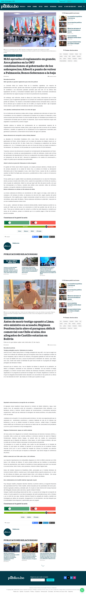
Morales (73, 56)
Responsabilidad (63, 60)
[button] (82, 590)
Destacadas (65, 54)
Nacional (78, 56)
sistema (75, 60)
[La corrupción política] (63, 24)
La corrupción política (75, 22)
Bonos (26, 231)
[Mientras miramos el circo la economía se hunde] (63, 30)
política (64, 58)
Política (40, 6)
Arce (20, 231)
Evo (80, 54)
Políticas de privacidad (41, 587)
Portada (39, 231)
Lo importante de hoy (13, 49)
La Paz (65, 56)
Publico (79, 58)
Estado (76, 54)
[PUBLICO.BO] (9, 6)
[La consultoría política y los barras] (63, 18)
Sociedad (60, 6)
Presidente (75, 58)
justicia (61, 56)
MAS (32, 231)
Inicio (6, 49)
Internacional (53, 6)
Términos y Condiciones (52, 587)
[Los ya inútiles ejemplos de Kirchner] (63, 37)
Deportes (80, 6)
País (60, 58)
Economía (35, 6)
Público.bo (22, 6)
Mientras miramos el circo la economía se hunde (74, 30)
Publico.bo (18, 55)
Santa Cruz (70, 60)
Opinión (29, 6)
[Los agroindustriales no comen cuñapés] (63, 43)
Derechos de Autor (33, 587)
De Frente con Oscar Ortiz (70, 6)
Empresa (46, 6)
